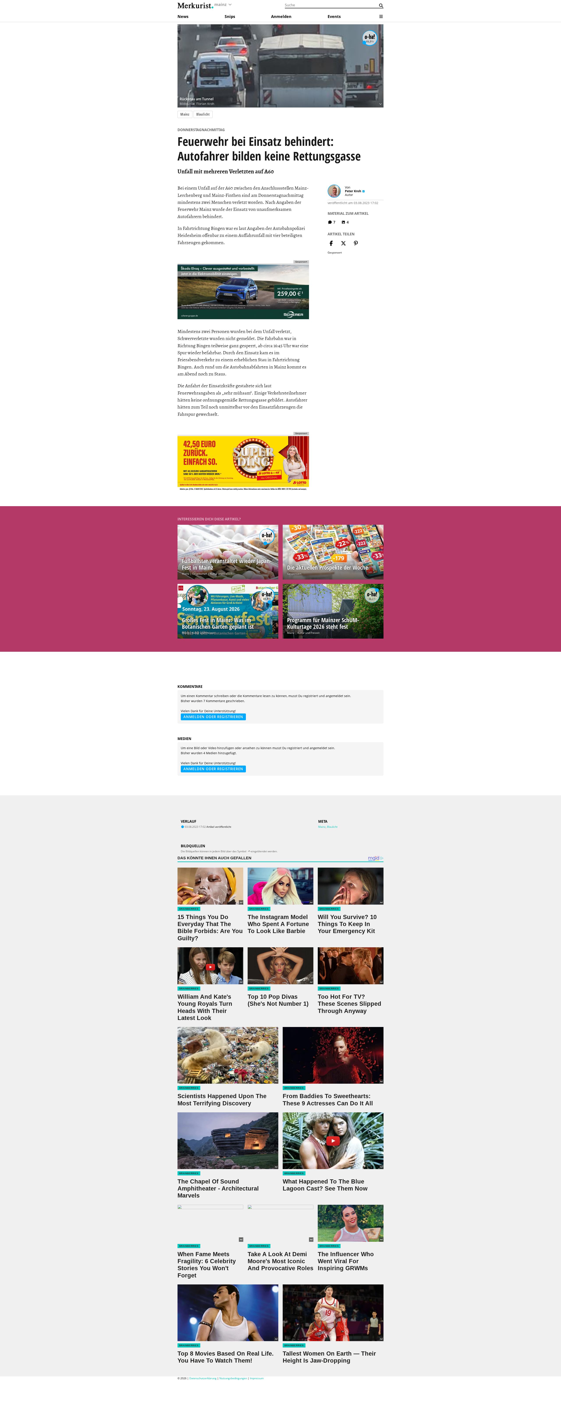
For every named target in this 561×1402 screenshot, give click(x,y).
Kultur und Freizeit (221, 574)
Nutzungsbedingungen (233, 1378)
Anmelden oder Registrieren (213, 716)
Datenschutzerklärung (203, 1378)
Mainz (185, 114)
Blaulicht (203, 114)
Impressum (257, 1378)
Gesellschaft (199, 574)
